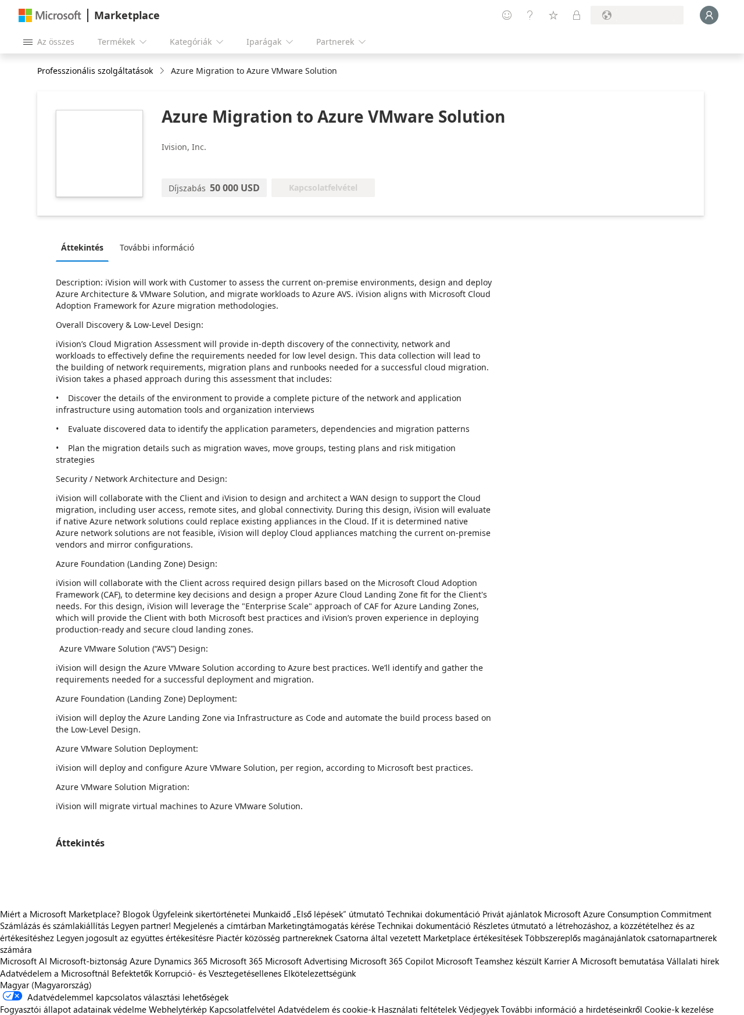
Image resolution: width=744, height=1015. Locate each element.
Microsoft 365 (236, 961)
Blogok (136, 914)
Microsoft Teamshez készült (489, 961)
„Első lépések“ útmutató (338, 914)
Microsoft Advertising (306, 961)
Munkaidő (272, 914)
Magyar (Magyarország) (46, 985)
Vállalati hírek (693, 961)
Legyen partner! (141, 925)
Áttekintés (82, 247)
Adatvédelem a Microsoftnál (54, 973)
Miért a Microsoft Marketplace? (60, 914)
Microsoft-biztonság (88, 961)
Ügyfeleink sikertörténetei (201, 914)
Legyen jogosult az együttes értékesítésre (135, 937)
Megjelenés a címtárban (219, 925)
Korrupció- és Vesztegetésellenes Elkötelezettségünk (255, 973)
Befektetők (132, 973)
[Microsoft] (50, 15)
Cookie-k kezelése (679, 1009)
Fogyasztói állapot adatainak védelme (73, 1009)
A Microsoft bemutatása (618, 961)
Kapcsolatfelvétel (242, 1009)
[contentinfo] (163, 71)
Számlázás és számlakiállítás (54, 925)
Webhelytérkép (178, 1009)
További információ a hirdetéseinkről (571, 1009)
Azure (141, 961)
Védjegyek (479, 1009)
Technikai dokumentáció (433, 914)
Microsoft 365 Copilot (392, 961)
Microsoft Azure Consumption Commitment (627, 914)
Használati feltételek (417, 1009)
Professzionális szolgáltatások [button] (95, 70)
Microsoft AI (23, 961)
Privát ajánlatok (512, 914)
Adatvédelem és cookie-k (326, 1009)
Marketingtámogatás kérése (321, 925)
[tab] (85, 247)
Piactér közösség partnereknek (274, 937)
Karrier (557, 961)
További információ (157, 247)
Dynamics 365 (181, 961)
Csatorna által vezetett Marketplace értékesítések (429, 937)
